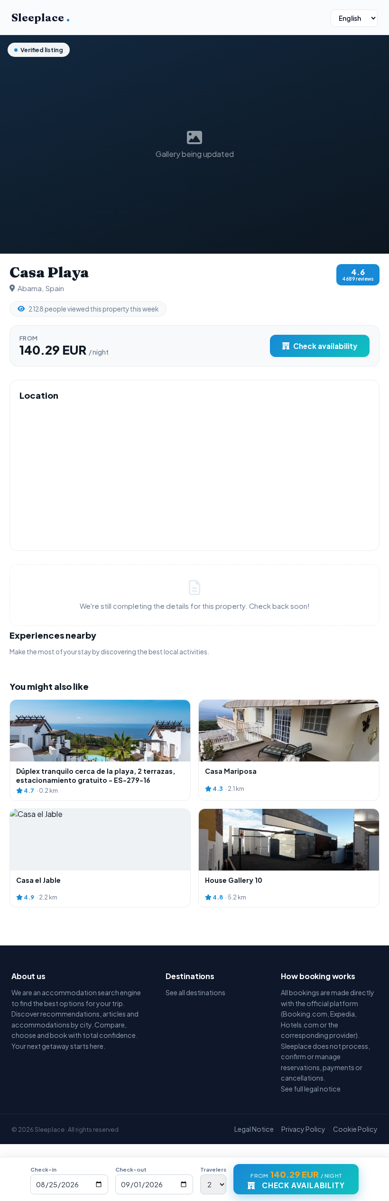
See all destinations (195, 992)
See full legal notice (311, 1088)
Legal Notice (254, 1129)
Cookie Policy (355, 1129)
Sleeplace (40, 17)
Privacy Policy (303, 1129)
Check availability (325, 345)
